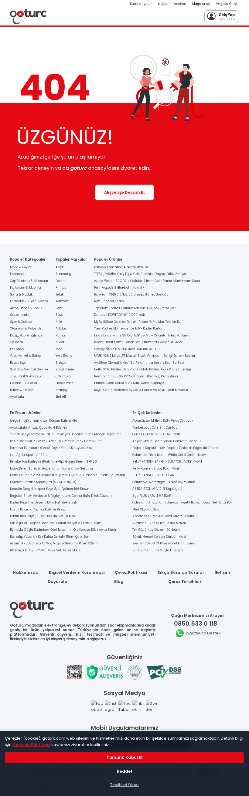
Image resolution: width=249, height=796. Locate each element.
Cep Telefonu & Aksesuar (29, 281)
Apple (60, 267)
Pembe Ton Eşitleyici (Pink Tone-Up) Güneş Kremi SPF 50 (53, 461)
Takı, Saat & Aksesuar (27, 376)
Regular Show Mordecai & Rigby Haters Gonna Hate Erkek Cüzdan (61, 496)
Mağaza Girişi (226, 4)
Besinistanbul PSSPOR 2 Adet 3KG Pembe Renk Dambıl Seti (56, 441)
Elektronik (17, 274)
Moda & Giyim (21, 267)
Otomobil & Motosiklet (26, 328)
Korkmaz (62, 301)
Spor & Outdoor (21, 322)
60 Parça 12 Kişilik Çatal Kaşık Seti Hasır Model (45, 550)
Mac (59, 349)
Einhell (61, 397)
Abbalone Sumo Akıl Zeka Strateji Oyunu (163, 516)
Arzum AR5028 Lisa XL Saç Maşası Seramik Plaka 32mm (54, 543)
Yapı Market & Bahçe (26, 356)
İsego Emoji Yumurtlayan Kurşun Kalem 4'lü (43, 421)
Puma (60, 335)
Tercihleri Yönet (124, 784)
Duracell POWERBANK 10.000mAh (119, 315)
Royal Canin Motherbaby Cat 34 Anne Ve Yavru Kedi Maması (141, 390)
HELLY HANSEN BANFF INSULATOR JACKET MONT (167, 461)
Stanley (61, 390)
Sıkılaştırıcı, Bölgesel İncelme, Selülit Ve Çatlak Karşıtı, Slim (55, 523)
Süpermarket (20, 315)
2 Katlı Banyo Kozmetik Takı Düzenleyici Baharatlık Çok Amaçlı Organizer (65, 434)
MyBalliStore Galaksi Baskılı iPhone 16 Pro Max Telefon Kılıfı (138, 322)
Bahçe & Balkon (21, 390)
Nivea (60, 342)
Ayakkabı (17, 397)
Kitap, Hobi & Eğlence (26, 335)
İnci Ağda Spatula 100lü (29, 455)
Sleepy (61, 363)
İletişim (222, 572)
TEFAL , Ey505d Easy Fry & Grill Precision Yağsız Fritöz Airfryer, (140, 274)
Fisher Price (64, 383)
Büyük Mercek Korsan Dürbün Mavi (159, 537)
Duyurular (58, 581)
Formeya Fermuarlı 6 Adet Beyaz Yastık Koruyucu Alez (51, 448)
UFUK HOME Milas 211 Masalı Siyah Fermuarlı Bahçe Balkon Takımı (144, 356)
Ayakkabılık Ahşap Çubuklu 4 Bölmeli (38, 428)
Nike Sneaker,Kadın (109, 301)
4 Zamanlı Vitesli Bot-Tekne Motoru (159, 523)
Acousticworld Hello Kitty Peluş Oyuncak (162, 421)
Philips (61, 287)
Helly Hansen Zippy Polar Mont (155, 468)
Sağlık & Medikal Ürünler (29, 369)
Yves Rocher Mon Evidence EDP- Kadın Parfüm (129, 328)
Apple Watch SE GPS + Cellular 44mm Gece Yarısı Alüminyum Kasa (147, 281)
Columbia (63, 376)
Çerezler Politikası (31, 745)
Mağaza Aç (201, 4)
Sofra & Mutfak (21, 294)
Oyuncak (16, 342)
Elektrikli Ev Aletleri (24, 383)
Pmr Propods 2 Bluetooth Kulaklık (119, 287)
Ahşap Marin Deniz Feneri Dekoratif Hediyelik (166, 441)
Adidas (61, 328)
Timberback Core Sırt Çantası (155, 428)
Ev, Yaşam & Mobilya (25, 287)
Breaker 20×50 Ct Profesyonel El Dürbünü (163, 543)
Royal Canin (65, 369)
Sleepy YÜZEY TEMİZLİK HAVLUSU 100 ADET (125, 349)
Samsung (63, 274)
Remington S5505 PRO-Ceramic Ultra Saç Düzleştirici (136, 376)
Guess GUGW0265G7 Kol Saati (156, 434)
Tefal (59, 294)
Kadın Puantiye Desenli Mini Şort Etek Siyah (43, 502)
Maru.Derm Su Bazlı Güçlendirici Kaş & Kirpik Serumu (51, 468)
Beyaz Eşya (18, 363)
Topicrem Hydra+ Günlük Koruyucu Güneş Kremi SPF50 (136, 308)
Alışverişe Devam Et (124, 192)
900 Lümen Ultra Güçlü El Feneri (157, 550)
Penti (59, 308)
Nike (59, 322)
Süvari (61, 315)
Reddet (124, 771)
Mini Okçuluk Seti (145, 509)
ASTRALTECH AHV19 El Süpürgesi (157, 489)
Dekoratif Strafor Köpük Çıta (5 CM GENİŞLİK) (43, 482)
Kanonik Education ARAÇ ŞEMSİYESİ (121, 267)
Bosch (60, 281)
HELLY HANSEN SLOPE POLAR (153, 475)
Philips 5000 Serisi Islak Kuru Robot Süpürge (129, 383)
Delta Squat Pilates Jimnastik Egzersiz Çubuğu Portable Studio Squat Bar (67, 475)
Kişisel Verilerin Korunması (77, 572)
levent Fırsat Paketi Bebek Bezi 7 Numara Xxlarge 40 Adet (138, 342)
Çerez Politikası (131, 572)
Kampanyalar (141, 4)
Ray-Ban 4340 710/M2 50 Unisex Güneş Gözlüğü (131, 294)
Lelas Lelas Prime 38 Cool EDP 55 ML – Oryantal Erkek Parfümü (142, 335)
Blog (119, 581)
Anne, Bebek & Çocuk (26, 308)
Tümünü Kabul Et (125, 757)
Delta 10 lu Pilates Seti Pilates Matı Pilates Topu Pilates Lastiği (142, 369)
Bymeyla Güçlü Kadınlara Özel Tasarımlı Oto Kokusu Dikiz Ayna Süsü (63, 530)
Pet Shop (17, 349)
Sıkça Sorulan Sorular (180, 572)
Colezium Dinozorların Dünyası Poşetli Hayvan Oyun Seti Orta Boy (182, 502)
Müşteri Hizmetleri (172, 4)
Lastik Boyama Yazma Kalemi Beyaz (38, 509)
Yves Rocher (65, 356)
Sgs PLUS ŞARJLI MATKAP (151, 496)
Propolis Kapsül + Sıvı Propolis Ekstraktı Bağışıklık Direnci (175, 448)
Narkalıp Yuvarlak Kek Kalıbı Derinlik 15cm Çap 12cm (50, 537)
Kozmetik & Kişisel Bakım (29, 301)
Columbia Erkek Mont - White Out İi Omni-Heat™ (169, 455)
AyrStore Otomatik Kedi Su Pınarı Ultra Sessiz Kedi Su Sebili (140, 363)
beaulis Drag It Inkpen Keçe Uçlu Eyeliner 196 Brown (49, 489)
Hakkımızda (26, 572)
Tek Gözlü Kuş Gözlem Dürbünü (156, 530)
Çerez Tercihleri (184, 581)
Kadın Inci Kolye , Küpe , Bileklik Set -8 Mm (42, 516)
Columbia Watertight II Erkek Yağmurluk (163, 482)
